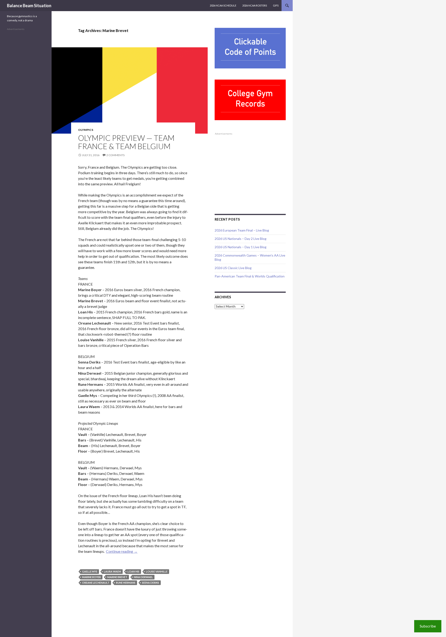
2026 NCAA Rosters (254, 5)
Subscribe (428, 626)
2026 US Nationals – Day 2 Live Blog (240, 239)
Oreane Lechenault (95, 582)
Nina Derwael (143, 577)
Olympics (85, 130)
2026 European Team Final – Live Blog (242, 230)
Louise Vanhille (156, 571)
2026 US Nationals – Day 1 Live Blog (240, 247)
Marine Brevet (117, 577)
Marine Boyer (91, 577)
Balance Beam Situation (29, 5)
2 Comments (115, 155)
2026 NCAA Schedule (223, 5)
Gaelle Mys (89, 571)
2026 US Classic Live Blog (233, 268)
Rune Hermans (125, 582)
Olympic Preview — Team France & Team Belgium (126, 142)
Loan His (133, 571)
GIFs (276, 5)
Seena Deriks (150, 582)
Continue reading (122, 551)
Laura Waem (112, 571)
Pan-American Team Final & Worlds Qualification (250, 276)
